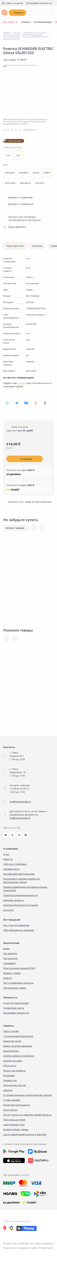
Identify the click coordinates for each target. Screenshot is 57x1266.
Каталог (19, 12)
